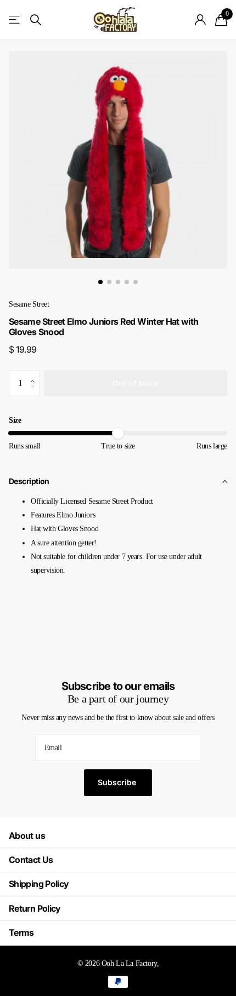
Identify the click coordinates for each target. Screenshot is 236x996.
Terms (21, 932)
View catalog (15, 20)
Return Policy (35, 908)
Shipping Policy (39, 883)
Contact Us (31, 859)
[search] (35, 20)
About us (27, 835)
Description (29, 481)
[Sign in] (200, 20)
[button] (35, 374)
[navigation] (100, 282)
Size (15, 420)
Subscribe (118, 782)
